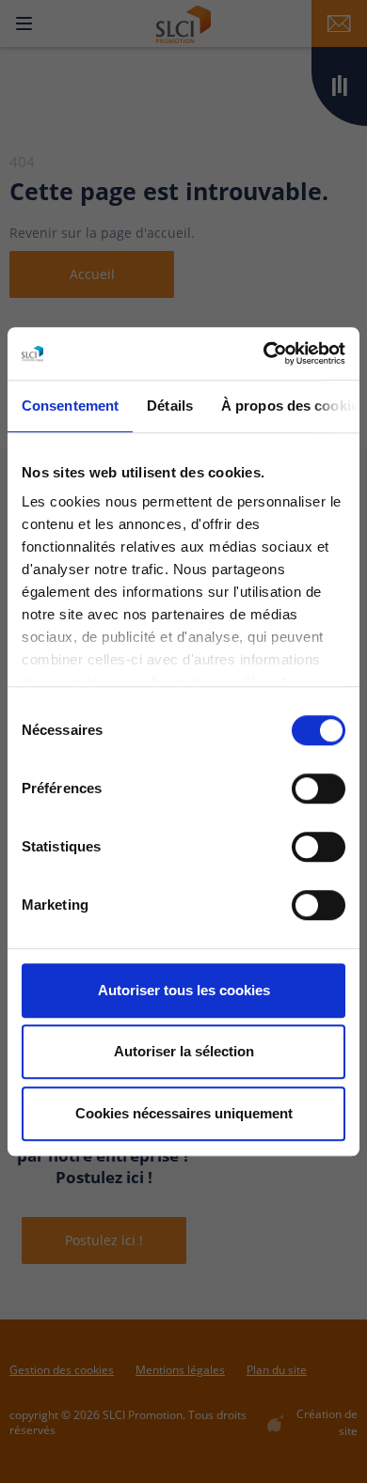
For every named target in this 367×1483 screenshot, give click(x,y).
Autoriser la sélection (184, 1051)
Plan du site (277, 1370)
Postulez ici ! (104, 1240)
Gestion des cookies (61, 1370)
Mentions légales (180, 1370)
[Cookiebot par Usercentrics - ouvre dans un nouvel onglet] (264, 353)
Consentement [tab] (70, 406)
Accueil (92, 274)
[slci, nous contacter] (339, 23)
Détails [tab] (170, 406)
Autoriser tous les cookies (184, 990)
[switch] (318, 788)
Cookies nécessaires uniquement (184, 1113)
